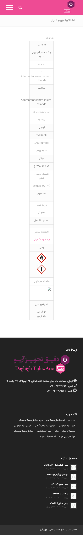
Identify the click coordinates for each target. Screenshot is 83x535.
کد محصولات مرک (48, 436)
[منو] (10, 7)
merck (71, 420)
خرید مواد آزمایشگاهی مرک (31, 420)
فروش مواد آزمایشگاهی (45, 425)
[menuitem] (19, 7)
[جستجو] (19, 7)
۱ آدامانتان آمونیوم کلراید (63, 20)
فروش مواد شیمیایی (22, 425)
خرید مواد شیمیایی (67, 425)
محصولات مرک (68, 431)
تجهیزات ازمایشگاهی (55, 420)
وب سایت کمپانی (41, 240)
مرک (57, 431)
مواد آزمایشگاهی (44, 431)
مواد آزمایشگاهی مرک (23, 431)
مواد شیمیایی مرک (67, 436)
